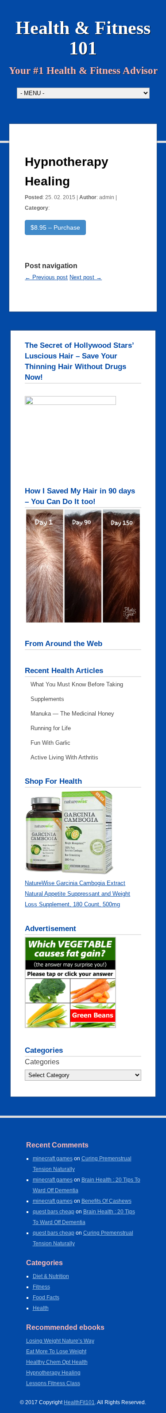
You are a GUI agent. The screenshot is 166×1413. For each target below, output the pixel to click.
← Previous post (46, 277)
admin (106, 197)
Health (41, 1308)
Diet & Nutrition (51, 1276)
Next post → (85, 277)
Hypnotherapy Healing (53, 1373)
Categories (42, 1062)
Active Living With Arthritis (64, 757)
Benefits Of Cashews (106, 1201)
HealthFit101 (79, 1402)
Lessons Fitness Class (53, 1383)
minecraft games (53, 1158)
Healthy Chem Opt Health (57, 1362)
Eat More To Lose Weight (56, 1351)
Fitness (41, 1287)
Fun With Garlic (50, 742)
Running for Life (51, 728)
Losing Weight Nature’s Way (60, 1341)
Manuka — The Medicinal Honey (72, 713)
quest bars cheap (53, 1212)
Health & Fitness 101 (83, 38)
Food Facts (46, 1297)
